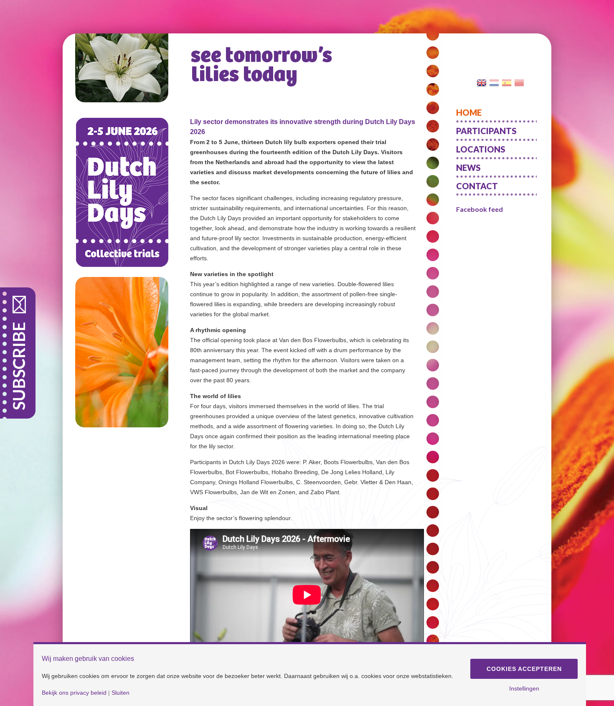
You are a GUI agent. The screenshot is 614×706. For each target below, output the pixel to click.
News (468, 168)
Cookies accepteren (524, 668)
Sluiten (120, 693)
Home (469, 112)
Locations (480, 149)
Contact (477, 186)
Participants (486, 131)
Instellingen (524, 688)
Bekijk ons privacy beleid (74, 693)
